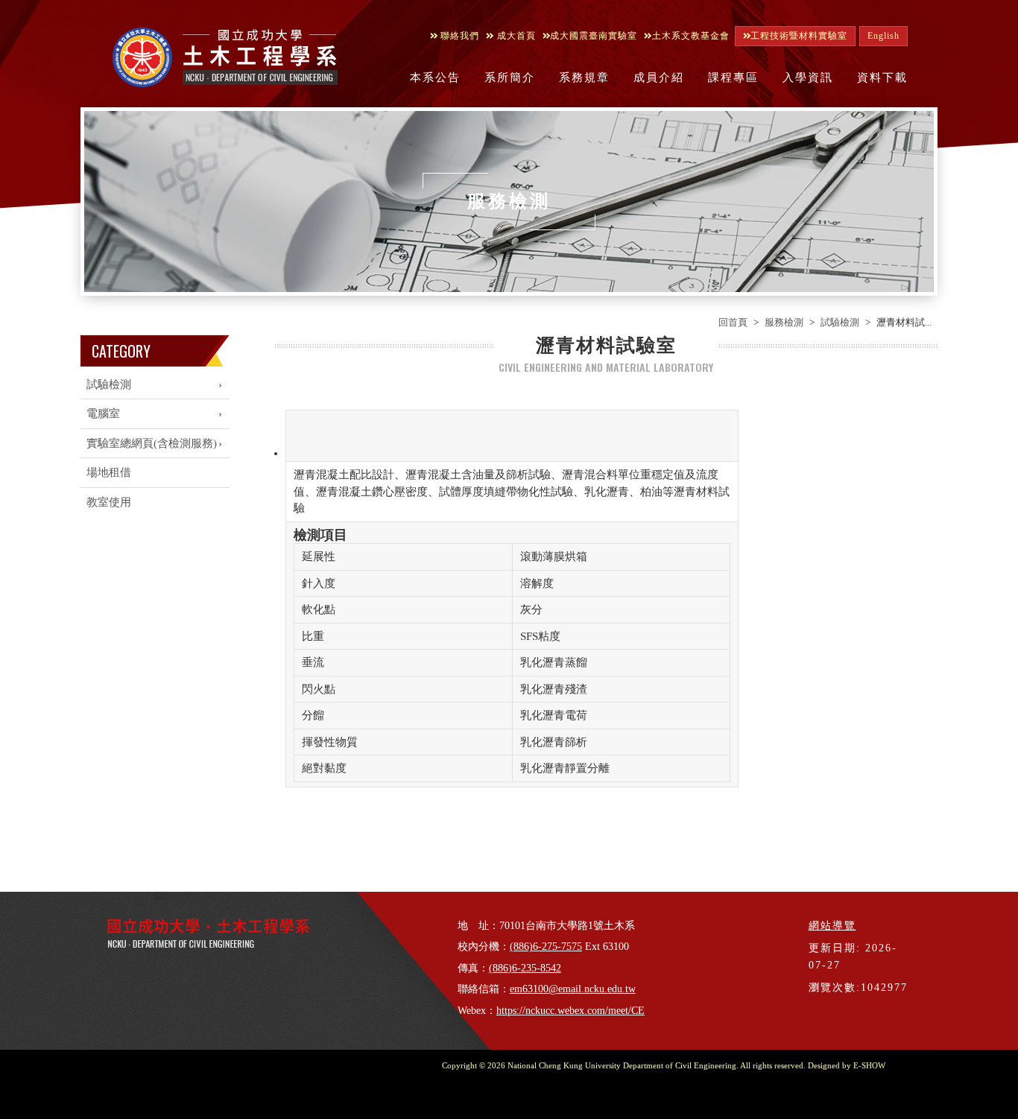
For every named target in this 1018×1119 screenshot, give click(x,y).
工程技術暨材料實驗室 (798, 36)
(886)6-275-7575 (546, 946)
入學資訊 (808, 77)
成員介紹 (658, 77)
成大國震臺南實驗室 (593, 36)
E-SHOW (869, 1065)
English (883, 36)
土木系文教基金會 (691, 36)
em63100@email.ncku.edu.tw (573, 989)
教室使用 (108, 502)
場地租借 (108, 472)
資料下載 (882, 77)
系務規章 (584, 77)
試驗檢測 (840, 322)
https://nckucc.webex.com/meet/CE (570, 1010)
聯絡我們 (458, 36)
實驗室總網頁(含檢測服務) (151, 443)
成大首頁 (515, 36)
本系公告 (435, 77)
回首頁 (732, 322)
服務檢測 (784, 322)
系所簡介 (509, 77)
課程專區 (733, 77)
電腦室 (103, 413)
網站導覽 (832, 925)
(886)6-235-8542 (525, 968)
